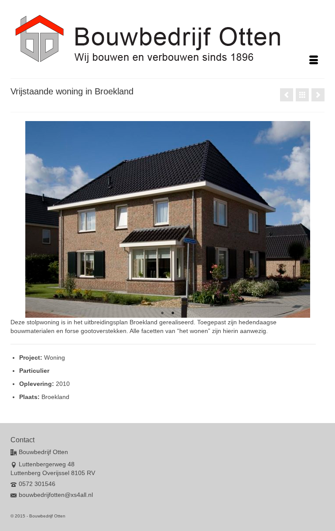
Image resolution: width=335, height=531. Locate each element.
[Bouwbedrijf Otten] (167, 39)
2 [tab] (172, 313)
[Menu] (314, 61)
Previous (35, 219)
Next (300, 219)
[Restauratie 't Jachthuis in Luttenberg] (286, 94)
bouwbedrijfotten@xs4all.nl (56, 494)
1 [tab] (162, 313)
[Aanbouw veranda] (318, 94)
